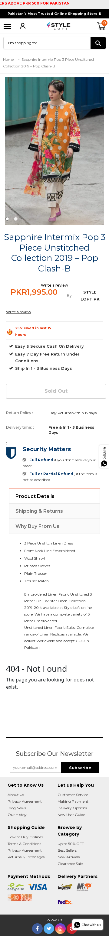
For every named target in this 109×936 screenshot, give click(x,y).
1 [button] (7, 219)
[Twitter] (49, 927)
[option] (54, 151)
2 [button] (16, 219)
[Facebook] (37, 927)
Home (8, 59)
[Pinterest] (72, 927)
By (69, 295)
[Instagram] (60, 927)
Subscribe (80, 767)
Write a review (54, 285)
